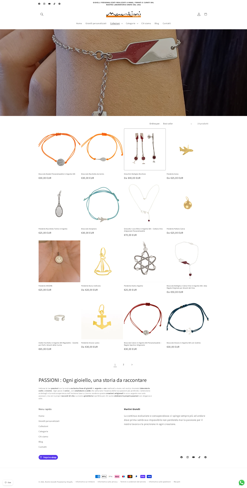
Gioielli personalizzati (49, 421)
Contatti (43, 446)
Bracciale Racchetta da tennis (92, 174)
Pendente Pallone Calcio (176, 229)
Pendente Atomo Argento (133, 286)
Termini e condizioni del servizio (133, 482)
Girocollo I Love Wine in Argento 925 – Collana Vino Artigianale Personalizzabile (143, 230)
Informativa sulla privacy (107, 482)
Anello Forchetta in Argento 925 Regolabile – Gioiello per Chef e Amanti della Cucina (58, 344)
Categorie (43, 431)
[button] (42, 14)
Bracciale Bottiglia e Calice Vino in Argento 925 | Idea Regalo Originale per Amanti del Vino (187, 287)
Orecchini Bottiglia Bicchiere (135, 174)
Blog (41, 441)
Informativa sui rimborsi (85, 482)
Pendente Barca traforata (91, 286)
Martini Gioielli (51, 482)
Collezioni (43, 426)
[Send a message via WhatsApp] (242, 483)
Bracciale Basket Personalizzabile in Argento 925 (57, 174)
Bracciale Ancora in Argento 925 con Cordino (184, 343)
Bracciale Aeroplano (89, 229)
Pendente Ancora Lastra (90, 343)
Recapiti (177, 482)
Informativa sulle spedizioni (160, 482)
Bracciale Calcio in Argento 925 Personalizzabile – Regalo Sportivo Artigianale (143, 344)
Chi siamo (43, 436)
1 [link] (115, 364)
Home (41, 415)
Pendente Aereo (172, 174)
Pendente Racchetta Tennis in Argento (53, 229)
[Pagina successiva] (131, 364)
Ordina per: (154, 123)
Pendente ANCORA (45, 286)
